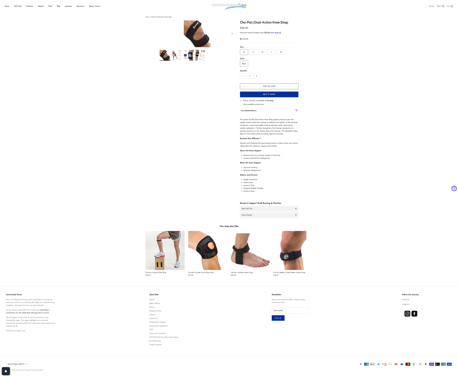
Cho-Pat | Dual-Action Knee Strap (161, 17)
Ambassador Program (157, 322)
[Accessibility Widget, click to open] (454, 188)
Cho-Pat (245, 39)
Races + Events (94, 6)
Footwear (29, 6)
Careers (152, 314)
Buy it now (269, 94)
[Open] (6, 371)
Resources (80, 6)
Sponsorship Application (158, 326)
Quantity (243, 71)
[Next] (232, 33)
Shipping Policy (155, 311)
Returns (152, 307)
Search (151, 299)
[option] (197, 33)
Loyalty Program (155, 344)
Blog (58, 6)
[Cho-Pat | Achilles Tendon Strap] (250, 250)
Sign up (278, 318)
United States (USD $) (16, 364)
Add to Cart (269, 86)
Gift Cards (17, 6)
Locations (68, 6)
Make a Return (154, 303)
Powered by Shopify (37, 370)
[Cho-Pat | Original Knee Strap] (165, 250)
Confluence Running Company (20, 370)
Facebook (405, 299)
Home (7, 6)
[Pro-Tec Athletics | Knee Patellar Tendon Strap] (293, 250)
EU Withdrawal (155, 341)
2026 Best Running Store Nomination (163, 337)
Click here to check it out (15, 330)
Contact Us (153, 318)
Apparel (41, 6)
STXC (151, 329)
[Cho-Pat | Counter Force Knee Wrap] (207, 250)
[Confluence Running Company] (229, 6)
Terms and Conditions (157, 333)
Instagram (405, 304)
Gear (50, 6)
